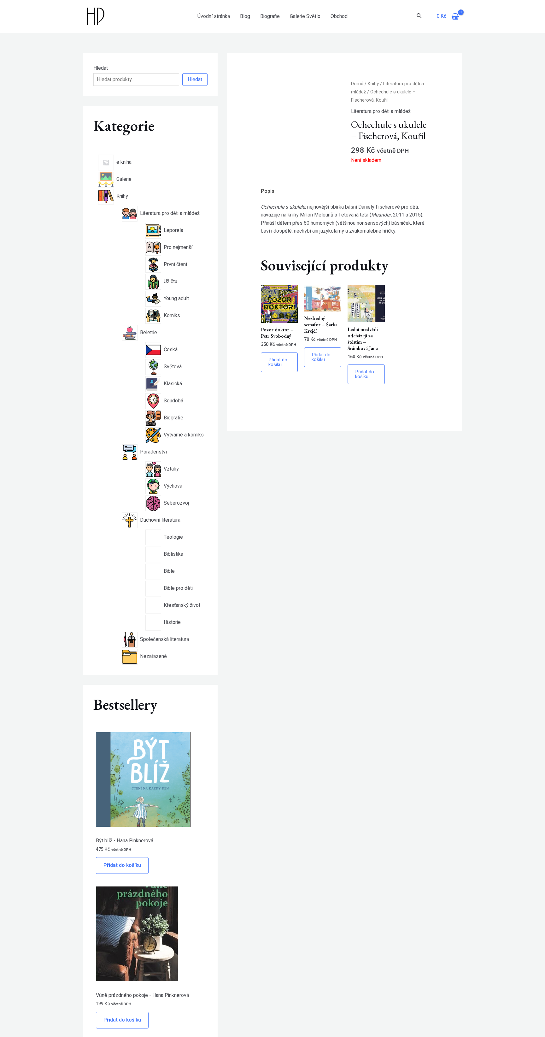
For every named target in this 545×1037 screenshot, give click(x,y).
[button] (333, 90)
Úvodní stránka (213, 16)
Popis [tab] (267, 191)
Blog (245, 16)
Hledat (100, 68)
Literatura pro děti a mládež (381, 111)
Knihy (373, 83)
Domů (357, 83)
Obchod (339, 16)
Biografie (270, 16)
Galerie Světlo (305, 16)
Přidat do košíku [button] (277, 362)
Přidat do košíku (122, 865)
